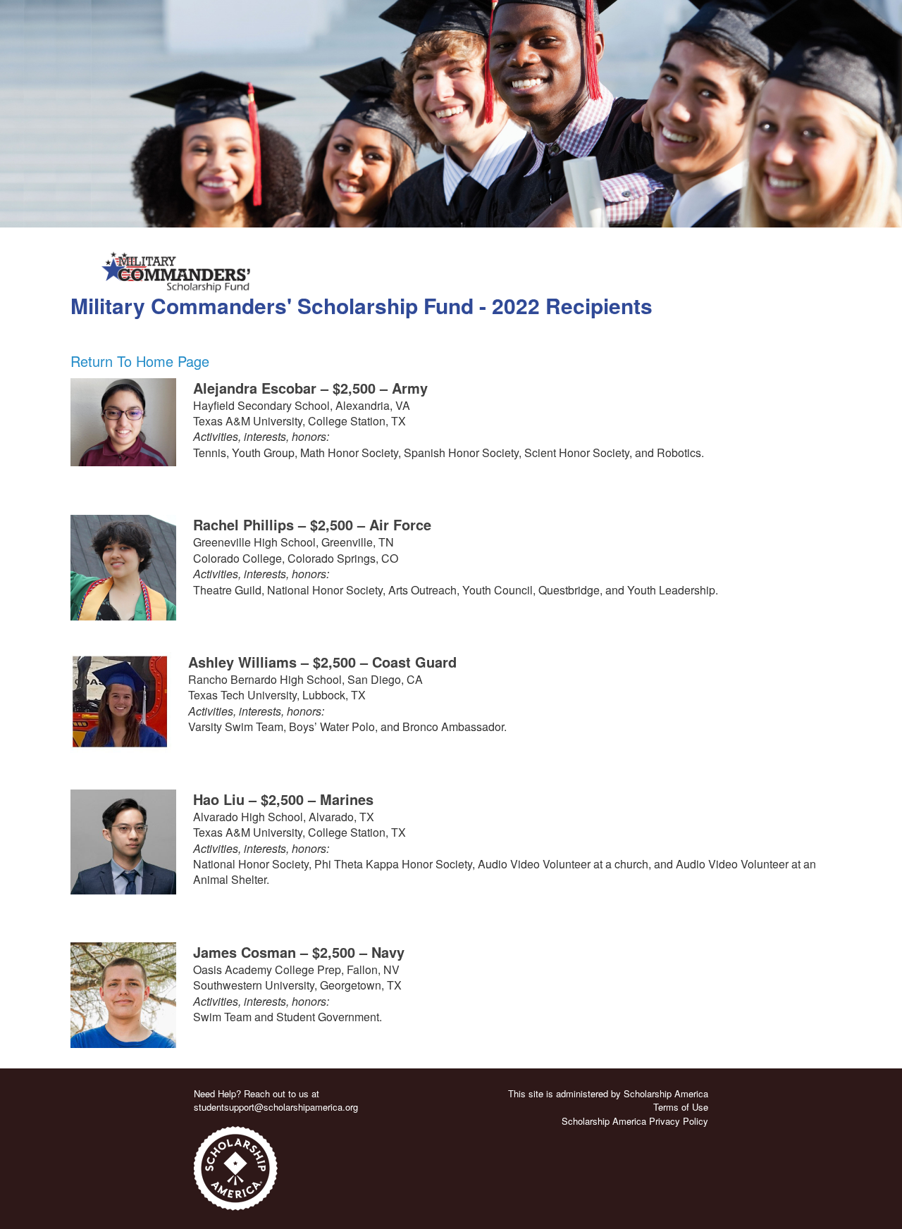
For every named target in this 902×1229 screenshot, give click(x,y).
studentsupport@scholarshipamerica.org (276, 1106)
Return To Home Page (139, 361)
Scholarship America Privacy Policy (635, 1121)
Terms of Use (680, 1106)
